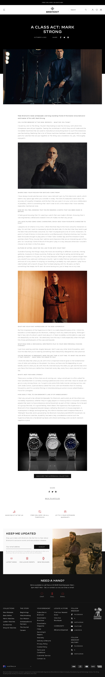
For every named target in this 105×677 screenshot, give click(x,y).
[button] (10, 608)
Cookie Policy (42, 647)
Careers (23, 630)
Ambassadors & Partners (26, 623)
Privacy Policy (42, 644)
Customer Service (43, 655)
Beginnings (24, 612)
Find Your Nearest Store (60, 613)
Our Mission (24, 618)
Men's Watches (8, 618)
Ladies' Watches (9, 622)
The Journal (24, 627)
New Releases (8, 612)
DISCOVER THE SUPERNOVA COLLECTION (53, 476)
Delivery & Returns (44, 641)
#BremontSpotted (61, 630)
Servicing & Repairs (41, 633)
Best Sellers (7, 615)
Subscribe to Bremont (41, 613)
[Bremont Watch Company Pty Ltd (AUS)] (52, 10)
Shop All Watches (9, 628)
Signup (42, 547)
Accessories (7, 625)
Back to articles (52, 498)
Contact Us (41, 659)
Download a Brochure (41, 619)
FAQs (39, 629)
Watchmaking (25, 615)
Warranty (40, 638)
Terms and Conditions (41, 651)
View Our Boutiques (58, 619)
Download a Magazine (41, 625)
